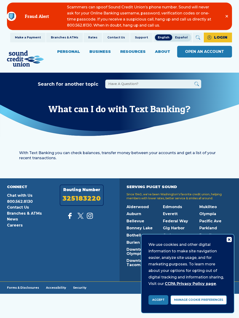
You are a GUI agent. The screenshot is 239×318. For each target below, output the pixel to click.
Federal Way (175, 221)
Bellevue (135, 221)
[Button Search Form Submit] (196, 85)
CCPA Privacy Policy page (190, 283)
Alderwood (138, 207)
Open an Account (204, 51)
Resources (133, 51)
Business (100, 51)
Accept (158, 299)
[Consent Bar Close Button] (229, 239)
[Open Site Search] (198, 37)
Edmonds (172, 207)
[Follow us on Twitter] (80, 217)
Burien (133, 242)
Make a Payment (28, 37)
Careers (15, 225)
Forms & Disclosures (23, 287)
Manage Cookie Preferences (198, 299)
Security (79, 287)
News (12, 219)
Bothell (134, 235)
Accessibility (56, 287)
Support (141, 37)
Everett (170, 214)
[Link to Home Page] (25, 59)
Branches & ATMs (64, 37)
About (162, 51)
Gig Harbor (174, 228)
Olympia (207, 214)
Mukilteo (208, 207)
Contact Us (116, 37)
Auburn (134, 214)
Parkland (208, 228)
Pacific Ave (210, 221)
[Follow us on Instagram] (90, 217)
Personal (68, 51)
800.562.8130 (20, 201)
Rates (92, 37)
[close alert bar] (226, 16)
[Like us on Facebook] (71, 217)
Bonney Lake (140, 228)
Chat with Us (19, 195)
